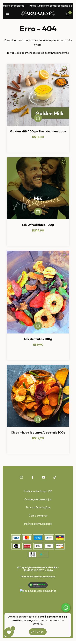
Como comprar (38, 515)
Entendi (38, 631)
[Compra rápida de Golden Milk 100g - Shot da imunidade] (38, 118)
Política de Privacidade (38, 523)
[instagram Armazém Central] (21, 477)
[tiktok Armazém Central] (54, 477)
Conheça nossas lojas (38, 499)
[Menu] (8, 13)
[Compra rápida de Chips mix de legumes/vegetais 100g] (38, 419)
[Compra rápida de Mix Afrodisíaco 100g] (38, 211)
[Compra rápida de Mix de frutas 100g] (38, 326)
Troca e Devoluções (38, 507)
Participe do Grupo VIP (38, 491)
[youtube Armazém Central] (43, 477)
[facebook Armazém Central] (32, 477)
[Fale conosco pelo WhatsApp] (65, 607)
